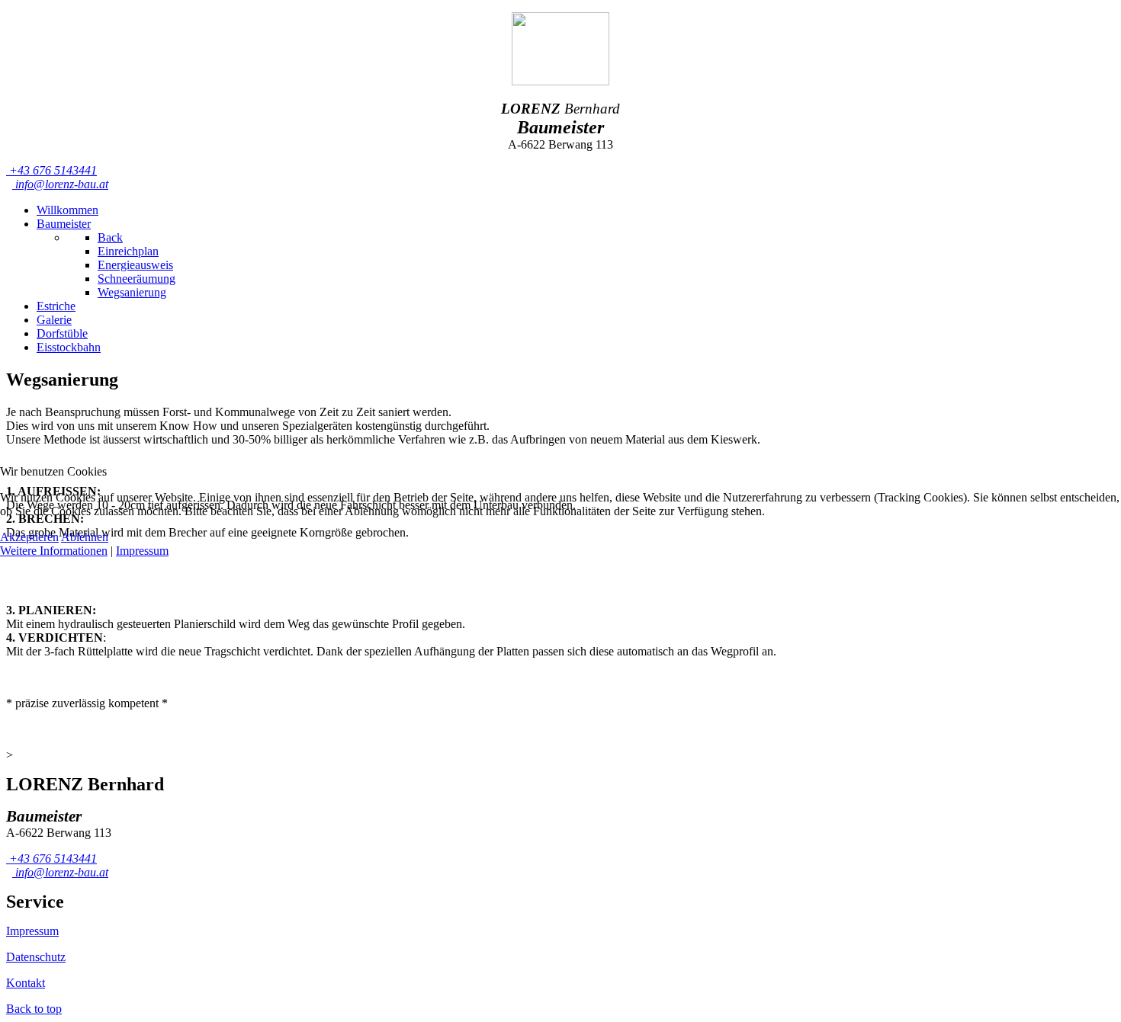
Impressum (142, 550)
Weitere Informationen (54, 550)
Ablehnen (84, 536)
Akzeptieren (29, 536)
